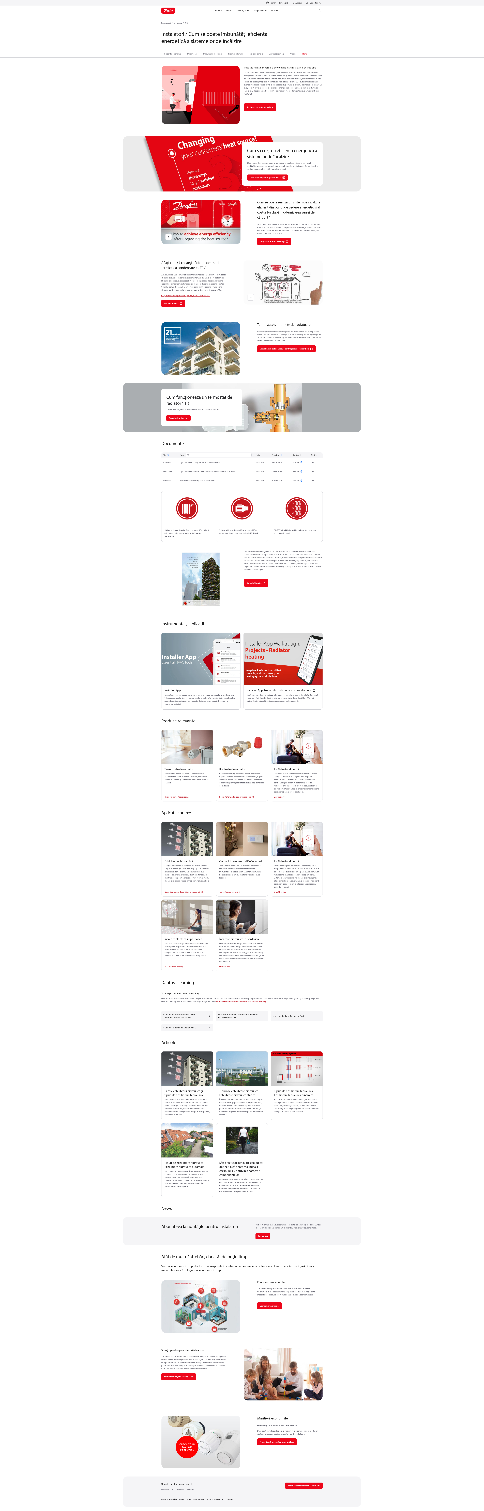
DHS (186, 23)
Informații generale (215, 1499)
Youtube (190, 1489)
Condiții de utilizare (195, 1499)
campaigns (178, 23)
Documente (192, 53)
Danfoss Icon (224, 966)
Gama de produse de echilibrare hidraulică (182, 892)
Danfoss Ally (279, 797)
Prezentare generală (172, 53)
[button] (296, 3)
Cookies (229, 1499)
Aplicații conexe (256, 53)
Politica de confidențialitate (172, 1499)
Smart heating (280, 892)
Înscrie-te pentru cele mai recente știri (304, 1485)
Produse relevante (236, 53)
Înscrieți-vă (263, 1236)
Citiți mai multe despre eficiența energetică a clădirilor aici (185, 295)
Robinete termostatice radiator (260, 107)
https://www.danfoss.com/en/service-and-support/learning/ (242, 1001)
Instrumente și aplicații (212, 53)
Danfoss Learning (276, 53)
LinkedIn (165, 1489)
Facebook (180, 1489)
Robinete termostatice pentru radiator (235, 797)
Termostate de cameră (228, 892)
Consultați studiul (254, 583)
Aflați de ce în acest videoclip (272, 241)
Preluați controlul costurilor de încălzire (277, 1442)
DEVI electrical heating (173, 966)
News (304, 53)
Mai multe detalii (171, 303)
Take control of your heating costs (178, 1376)
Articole (293, 53)
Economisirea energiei (269, 1306)
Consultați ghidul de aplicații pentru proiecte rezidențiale (284, 348)
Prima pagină (166, 23)
